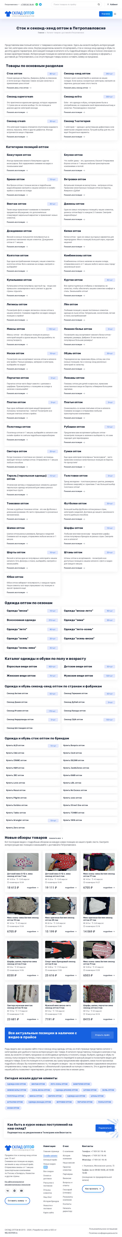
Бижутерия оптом (19, 154)
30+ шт (52, 121)
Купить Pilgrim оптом (16, 798)
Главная (41, 33)
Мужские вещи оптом (78, 675)
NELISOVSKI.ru (11, 1233)
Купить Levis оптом (15, 783)
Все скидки (48, 1171)
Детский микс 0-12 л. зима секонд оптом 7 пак (20, 875)
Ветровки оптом (75, 179)
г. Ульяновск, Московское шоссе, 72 (98, 1166)
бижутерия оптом (81, 1084)
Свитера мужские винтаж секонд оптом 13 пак (20, 1006)
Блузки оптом (73, 154)
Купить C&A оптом (15, 753)
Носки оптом (15, 353)
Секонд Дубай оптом (74, 702)
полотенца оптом (15, 1096)
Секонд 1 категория (77, 121)
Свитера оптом (17, 451)
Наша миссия (69, 1163)
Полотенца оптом (18, 426)
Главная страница (51, 1151)
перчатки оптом (84, 1102)
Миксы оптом (16, 329)
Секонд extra (73, 96)
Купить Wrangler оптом (17, 820)
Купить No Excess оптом (75, 790)
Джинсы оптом (74, 203)
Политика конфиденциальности (103, 1233)
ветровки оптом (64, 1102)
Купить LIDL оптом (72, 783)
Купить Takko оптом (16, 813)
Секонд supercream (20, 96)
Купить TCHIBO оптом (73, 813)
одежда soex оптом (16, 1084)
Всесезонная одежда (21, 620)
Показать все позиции (16, 112)
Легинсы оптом (17, 304)
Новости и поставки (47, 1207)
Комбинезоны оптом (77, 255)
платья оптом (104, 1102)
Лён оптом (71, 304)
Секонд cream (16, 121)
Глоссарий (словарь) (67, 1191)
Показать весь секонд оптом (76, 88)
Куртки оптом (73, 279)
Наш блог (47, 1197)
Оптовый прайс (50, 1160)
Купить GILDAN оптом (73, 760)
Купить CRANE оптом (16, 760)
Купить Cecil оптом (72, 753)
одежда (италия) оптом (67, 1090)
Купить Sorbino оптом (16, 805)
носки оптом (13, 1108)
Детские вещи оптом (78, 666)
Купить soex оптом (72, 798)
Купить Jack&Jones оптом (76, 768)
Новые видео (49, 1164)
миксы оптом (36, 1096)
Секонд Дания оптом (17, 702)
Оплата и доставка (47, 1177)
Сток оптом (14, 73)
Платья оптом (73, 402)
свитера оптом (54, 1096)
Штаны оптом (73, 552)
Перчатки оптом (18, 377)
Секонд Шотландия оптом (19, 728)
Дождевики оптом (19, 231)
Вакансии (67, 1178)
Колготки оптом (17, 255)
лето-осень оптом (59, 1084)
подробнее (31, 888)
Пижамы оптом (74, 377)
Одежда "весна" (17, 610)
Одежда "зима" (74, 620)
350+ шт (109, 97)
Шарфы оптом (73, 528)
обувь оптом (108, 1090)
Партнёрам (68, 1174)
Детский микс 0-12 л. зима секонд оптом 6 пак (58, 875)
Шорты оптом (16, 552)
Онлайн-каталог (50, 1155)
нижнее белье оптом (16, 1090)
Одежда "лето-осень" (78, 629)
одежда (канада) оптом (39, 1102)
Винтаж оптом (16, 203)
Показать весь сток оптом (18, 88)
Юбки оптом (15, 576)
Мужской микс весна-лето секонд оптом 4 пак (58, 1006)
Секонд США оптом (73, 719)
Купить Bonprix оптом (73, 745)
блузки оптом (90, 1090)
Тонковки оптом (18, 503)
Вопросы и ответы (67, 1184)
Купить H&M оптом (15, 768)
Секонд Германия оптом (75, 693)
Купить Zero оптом (15, 828)
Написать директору (67, 1209)
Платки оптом (16, 402)
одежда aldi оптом (76, 1096)
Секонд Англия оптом (17, 693)
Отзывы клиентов (47, 1191)
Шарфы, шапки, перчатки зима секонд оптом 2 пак (98, 1006)
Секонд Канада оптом (75, 711)
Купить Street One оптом (75, 805)
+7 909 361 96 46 (98, 1151)
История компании (67, 1157)
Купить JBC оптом (15, 775)
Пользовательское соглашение (103, 1229)
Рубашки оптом (74, 426)
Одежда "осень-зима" (21, 647)
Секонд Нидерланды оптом (20, 719)
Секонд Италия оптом (17, 711)
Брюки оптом (16, 179)
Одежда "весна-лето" (78, 610)
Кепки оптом (72, 231)
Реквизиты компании (68, 1198)
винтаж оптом (38, 1084)
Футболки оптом (75, 503)
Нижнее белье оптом (78, 329)
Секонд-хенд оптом (77, 73)
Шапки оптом (16, 528)
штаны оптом (97, 1096)
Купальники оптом (19, 279)
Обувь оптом (72, 353)
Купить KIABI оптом (72, 775)
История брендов (51, 1201)
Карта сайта (48, 1213)
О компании (68, 1151)
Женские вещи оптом (21, 675)
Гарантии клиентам (67, 1168)
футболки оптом (15, 1102)
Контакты (67, 1204)
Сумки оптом (72, 451)
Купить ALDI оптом (15, 745)
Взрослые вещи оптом (22, 666)
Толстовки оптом (75, 475)
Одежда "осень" (17, 638)
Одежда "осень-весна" (79, 638)
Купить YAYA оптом (72, 820)
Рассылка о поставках (48, 1184)
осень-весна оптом (41, 1090)
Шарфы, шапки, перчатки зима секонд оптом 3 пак (22, 962)
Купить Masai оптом (15, 790)
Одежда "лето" (17, 629)
